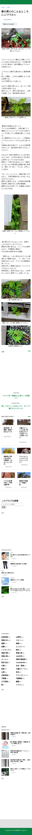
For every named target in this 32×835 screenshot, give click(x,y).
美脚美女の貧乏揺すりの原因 (18, 563)
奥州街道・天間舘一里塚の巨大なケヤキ (8, 429)
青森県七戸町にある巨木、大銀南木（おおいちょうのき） (8, 460)
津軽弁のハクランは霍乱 (17, 580)
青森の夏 (12, 578)
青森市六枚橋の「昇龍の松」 (23, 482)
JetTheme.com (16, 832)
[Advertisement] (16, 370)
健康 (11, 553)
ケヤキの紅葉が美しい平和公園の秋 (8, 482)
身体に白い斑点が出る (7, 572)
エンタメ (12, 562)
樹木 (11, 587)
